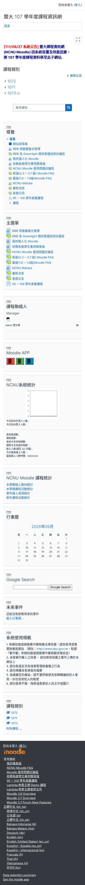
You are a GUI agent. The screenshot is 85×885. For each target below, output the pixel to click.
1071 (11, 87)
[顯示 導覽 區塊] (10, 127)
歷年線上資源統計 (18, 493)
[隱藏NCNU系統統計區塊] (7, 380)
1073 (11, 93)
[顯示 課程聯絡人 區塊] (10, 302)
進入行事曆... (15, 618)
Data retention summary (19, 875)
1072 (11, 81)
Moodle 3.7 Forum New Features (29, 802)
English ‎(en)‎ (15, 837)
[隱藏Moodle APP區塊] (7, 348)
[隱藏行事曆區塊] (7, 512)
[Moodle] (14, 751)
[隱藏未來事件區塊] (7, 602)
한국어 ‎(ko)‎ (14, 867)
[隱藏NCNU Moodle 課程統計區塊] (7, 473)
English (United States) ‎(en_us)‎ (28, 841)
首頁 (7, 26)
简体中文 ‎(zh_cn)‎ (18, 811)
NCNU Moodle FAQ (20, 768)
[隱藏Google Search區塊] (7, 575)
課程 (16, 203)
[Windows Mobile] (29, 361)
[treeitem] (42, 171)
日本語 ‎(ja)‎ (14, 815)
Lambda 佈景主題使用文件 (24, 789)
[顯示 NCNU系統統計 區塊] (10, 380)
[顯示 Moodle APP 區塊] (10, 348)
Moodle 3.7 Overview (21, 798)
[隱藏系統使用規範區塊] (7, 633)
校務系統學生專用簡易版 (23, 776)
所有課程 (12, 728)
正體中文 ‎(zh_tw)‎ (15, 807)
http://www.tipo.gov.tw (52, 649)
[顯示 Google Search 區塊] (10, 575)
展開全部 (76, 75)
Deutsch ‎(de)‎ (16, 833)
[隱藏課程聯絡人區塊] (7, 302)
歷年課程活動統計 (18, 497)
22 (66, 551)
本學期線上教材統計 (19, 484)
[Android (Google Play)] (20, 361)
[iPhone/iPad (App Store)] (10, 361)
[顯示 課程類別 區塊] (10, 701)
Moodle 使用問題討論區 (23, 772)
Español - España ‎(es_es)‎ (24, 846)
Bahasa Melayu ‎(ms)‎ (20, 828)
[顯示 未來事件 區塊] (10, 602)
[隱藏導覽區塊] (7, 127)
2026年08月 (42, 526)
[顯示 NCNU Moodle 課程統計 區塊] (10, 473)
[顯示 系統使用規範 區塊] (10, 633)
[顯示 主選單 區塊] (10, 218)
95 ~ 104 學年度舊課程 (22, 780)
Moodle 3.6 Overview (21, 794)
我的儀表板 (14, 763)
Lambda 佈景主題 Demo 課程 (26, 785)
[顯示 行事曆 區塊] (10, 512)
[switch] (78, 39)
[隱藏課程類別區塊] (7, 701)
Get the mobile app (16, 879)
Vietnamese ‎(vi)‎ (17, 863)
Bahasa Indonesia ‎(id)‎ (21, 824)
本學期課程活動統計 (19, 489)
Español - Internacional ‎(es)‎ (25, 850)
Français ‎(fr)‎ (15, 854)
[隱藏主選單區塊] (7, 218)
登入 (78, 5)
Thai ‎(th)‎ (12, 859)
